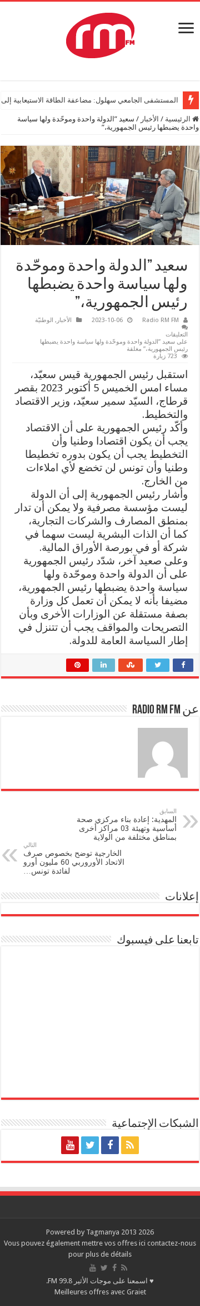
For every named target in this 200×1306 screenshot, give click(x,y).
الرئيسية (178, 119)
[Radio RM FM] (100, 33)
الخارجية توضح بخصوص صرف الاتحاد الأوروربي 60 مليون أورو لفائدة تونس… (73, 858)
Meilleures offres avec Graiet (100, 1292)
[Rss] (130, 1145)
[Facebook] (110, 1145)
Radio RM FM (160, 320)
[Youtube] (70, 1145)
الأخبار (150, 119)
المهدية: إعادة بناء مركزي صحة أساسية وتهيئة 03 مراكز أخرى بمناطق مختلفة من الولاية (127, 824)
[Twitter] (90, 1145)
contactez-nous (171, 1243)
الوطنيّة (44, 320)
